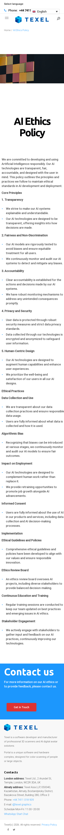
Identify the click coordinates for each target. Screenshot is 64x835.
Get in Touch (21, 707)
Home (7, 30)
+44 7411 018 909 (23, 799)
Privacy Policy (49, 824)
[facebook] (8, 829)
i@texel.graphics (21, 804)
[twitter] (14, 829)
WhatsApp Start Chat (16, 814)
